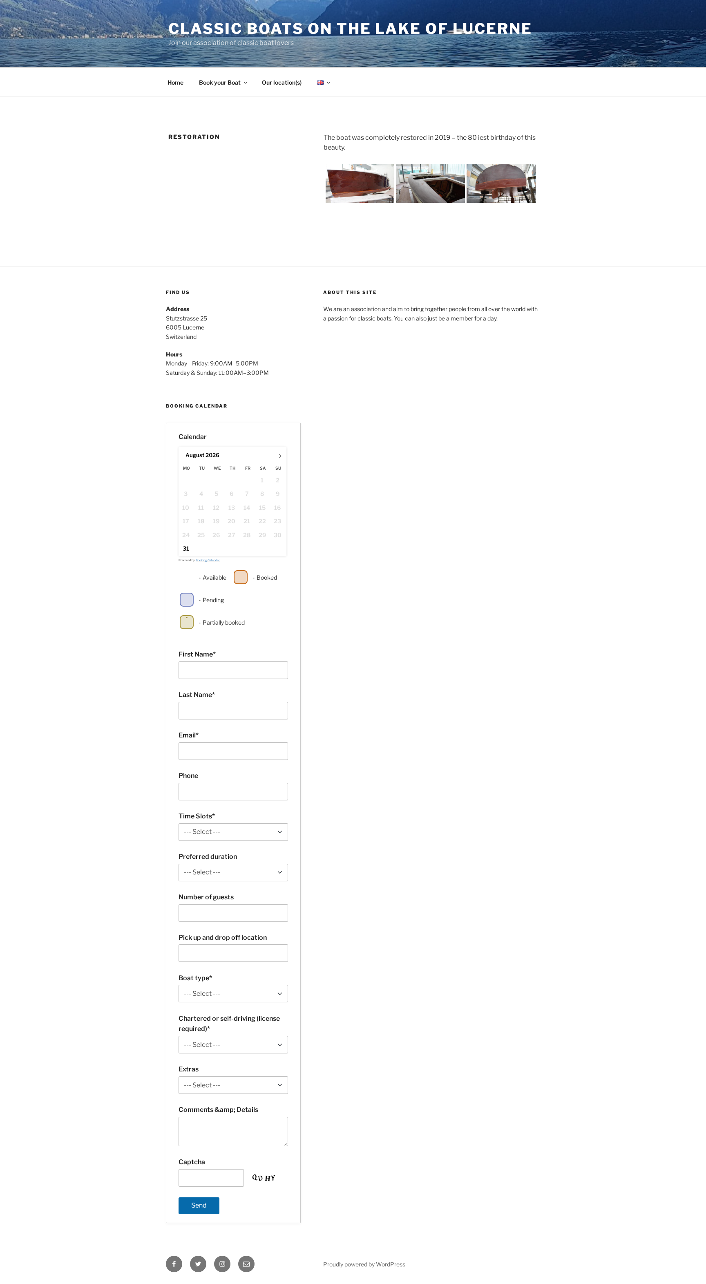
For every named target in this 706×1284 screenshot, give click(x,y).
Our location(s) (282, 82)
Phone (188, 776)
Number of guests (206, 897)
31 (186, 548)
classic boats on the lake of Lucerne (350, 29)
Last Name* (197, 695)
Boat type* (195, 978)
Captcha (192, 1162)
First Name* (197, 654)
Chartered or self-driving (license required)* (229, 1024)
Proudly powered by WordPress (364, 1264)
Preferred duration (208, 856)
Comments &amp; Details (218, 1110)
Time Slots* (197, 816)
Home (175, 82)
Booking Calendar (208, 560)
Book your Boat (220, 82)
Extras (189, 1069)
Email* (189, 735)
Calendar (193, 437)
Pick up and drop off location (223, 937)
